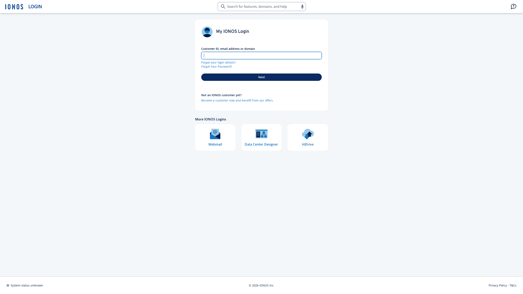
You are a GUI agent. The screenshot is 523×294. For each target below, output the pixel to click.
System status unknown (27, 285)
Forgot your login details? (218, 62)
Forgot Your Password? (216, 66)
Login (35, 6)
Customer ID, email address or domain (228, 49)
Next (261, 77)
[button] (302, 6)
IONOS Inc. (266, 285)
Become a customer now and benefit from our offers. (237, 100)
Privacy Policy (498, 285)
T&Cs (513, 285)
